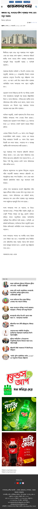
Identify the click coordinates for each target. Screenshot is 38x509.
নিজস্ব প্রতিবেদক (6, 20)
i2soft (34, 506)
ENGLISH (19, 2)
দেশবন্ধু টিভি (27, 2)
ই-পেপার (11, 2)
